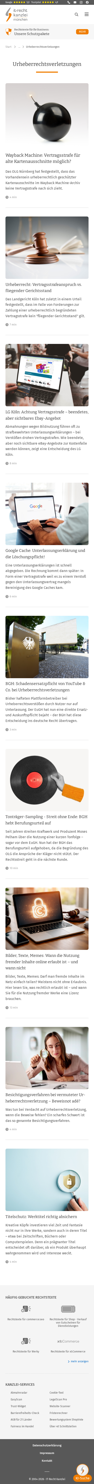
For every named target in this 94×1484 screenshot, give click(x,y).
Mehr (84, 31)
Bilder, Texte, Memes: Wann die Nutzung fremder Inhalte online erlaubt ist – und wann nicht (42, 961)
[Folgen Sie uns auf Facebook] (87, 2)
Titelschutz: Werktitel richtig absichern (41, 1216)
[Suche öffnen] (76, 14)
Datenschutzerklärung (47, 1445)
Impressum (47, 1453)
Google (17, 2)
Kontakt (47, 1460)
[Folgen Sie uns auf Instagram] (81, 2)
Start (8, 46)
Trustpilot (44, 2)
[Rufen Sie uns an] (69, 2)
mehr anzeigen (80, 1361)
